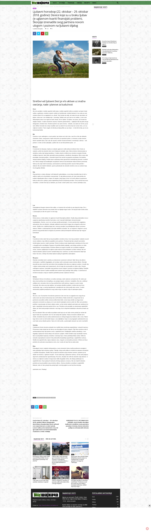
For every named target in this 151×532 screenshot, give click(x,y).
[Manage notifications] (147, 528)
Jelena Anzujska (38, 28)
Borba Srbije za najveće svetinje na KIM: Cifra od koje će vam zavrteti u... (74, 505)
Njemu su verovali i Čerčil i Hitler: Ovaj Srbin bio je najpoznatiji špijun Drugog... (75, 498)
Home (34, 6)
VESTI (55, 3)
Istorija (104, 46)
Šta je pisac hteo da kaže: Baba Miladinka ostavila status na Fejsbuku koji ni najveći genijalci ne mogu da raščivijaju (79, 459)
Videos (94, 507)
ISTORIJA (62, 3)
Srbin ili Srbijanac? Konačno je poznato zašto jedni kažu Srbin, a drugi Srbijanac (60, 482)
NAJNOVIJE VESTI (39, 439)
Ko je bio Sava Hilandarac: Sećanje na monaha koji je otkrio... (109, 42)
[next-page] (88, 439)
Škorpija (48, 397)
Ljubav (43, 397)
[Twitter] (38, 33)
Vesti (38, 6)
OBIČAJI (79, 3)
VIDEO (94, 3)
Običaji (94, 502)
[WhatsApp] (46, 33)
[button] (117, 3)
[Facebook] (34, 33)
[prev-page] (86, 439)
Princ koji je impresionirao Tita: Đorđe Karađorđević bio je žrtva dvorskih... (110, 59)
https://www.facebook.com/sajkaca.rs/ (48, 505)
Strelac (53, 397)
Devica (38, 397)
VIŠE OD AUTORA (51, 439)
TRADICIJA (71, 3)
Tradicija (94, 504)
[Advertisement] (61, 88)
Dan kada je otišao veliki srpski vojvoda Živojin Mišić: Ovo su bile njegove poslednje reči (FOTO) (41, 459)
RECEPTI (87, 3)
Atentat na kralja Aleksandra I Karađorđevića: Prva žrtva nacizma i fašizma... (110, 51)
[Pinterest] (42, 33)
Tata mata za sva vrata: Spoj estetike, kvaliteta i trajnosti (40, 481)
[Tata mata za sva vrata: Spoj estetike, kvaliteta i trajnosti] (41, 472)
